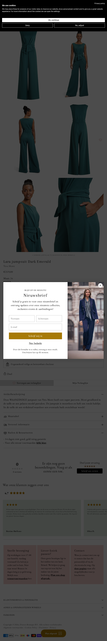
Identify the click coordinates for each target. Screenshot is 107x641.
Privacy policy (99, 3)
